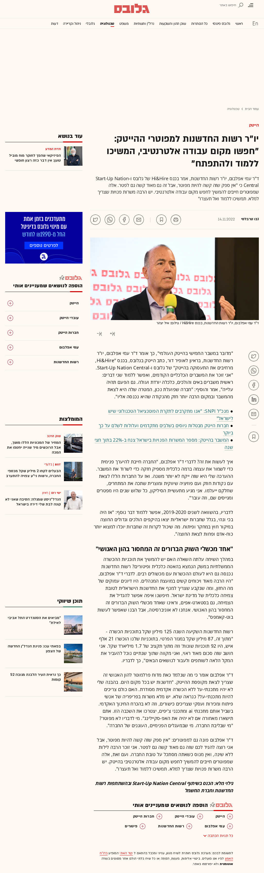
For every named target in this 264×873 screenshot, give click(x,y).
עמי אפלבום (215, 826)
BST (58, 464)
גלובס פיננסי (221, 23)
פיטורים (131, 826)
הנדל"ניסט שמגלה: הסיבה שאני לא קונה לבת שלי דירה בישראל (33, 502)
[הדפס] (176, 220)
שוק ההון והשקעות (172, 23)
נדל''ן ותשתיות (144, 23)
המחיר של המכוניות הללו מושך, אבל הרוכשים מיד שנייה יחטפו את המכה (34, 447)
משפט (124, 23)
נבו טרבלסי (250, 219)
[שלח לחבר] (254, 414)
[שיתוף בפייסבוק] (124, 220)
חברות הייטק (143, 816)
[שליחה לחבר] (139, 220)
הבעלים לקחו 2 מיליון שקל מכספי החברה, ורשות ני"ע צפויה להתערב (33, 473)
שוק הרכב (54, 436)
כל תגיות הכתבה (220, 835)
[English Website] (255, 23)
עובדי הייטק (185, 816)
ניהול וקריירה (72, 23)
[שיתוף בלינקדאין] (254, 399)
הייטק (254, 125)
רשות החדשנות (171, 826)
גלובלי (90, 23)
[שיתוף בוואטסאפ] (110, 220)
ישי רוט (56, 493)
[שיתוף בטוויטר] (95, 220)
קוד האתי (126, 853)
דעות (54, 23)
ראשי (239, 23)
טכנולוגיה (107, 23)
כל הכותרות (199, 23)
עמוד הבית (252, 109)
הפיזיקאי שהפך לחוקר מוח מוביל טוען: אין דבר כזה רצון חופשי (35, 158)
